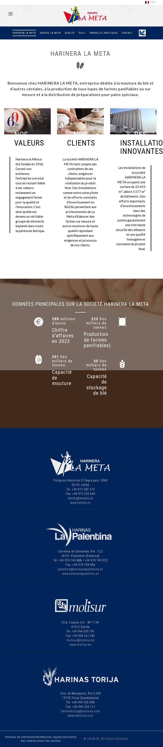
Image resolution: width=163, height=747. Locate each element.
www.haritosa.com (80, 715)
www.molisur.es (80, 644)
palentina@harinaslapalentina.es (80, 569)
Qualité (70, 33)
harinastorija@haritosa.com (80, 711)
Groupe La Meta (50, 33)
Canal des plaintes (49, 740)
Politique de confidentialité (22, 737)
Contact (127, 33)
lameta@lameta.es (80, 498)
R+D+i (82, 33)
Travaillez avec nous (103, 33)
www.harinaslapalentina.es (80, 573)
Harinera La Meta (24, 33)
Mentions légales (51, 737)
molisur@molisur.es (80, 640)
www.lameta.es (80, 502)
